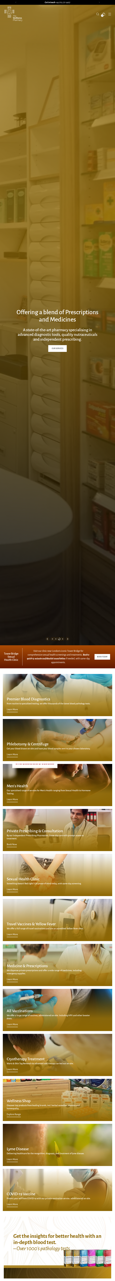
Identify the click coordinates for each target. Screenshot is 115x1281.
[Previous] (16, 2)
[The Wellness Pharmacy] (13, 14)
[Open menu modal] (110, 14)
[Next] (99, 2)
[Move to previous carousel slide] (47, 639)
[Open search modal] (98, 14)
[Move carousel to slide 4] (62, 639)
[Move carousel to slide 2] (56, 639)
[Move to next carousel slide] (67, 639)
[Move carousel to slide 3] (59, 639)
